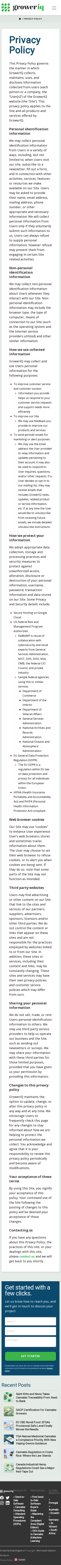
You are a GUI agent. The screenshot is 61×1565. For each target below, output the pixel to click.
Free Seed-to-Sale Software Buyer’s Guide (37, 1504)
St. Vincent (53, 1525)
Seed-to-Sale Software (19, 1500)
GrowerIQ (4, 1550)
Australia (53, 1509)
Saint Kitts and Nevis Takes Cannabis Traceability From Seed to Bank (36, 1397)
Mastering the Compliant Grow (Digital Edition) (37, 1520)
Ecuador (55, 1513)
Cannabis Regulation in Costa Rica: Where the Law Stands (34, 1453)
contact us (27, 1256)
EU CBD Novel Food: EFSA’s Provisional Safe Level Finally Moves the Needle (34, 1425)
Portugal (53, 1502)
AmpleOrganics (17, 1550)
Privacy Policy (6, 1560)
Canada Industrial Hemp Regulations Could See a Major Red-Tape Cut (35, 1468)
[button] (54, 8)
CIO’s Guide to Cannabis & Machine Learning (37, 1535)
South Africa (53, 1532)
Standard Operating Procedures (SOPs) (19, 1518)
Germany (54, 1519)
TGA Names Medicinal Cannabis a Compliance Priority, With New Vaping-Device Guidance (36, 1440)
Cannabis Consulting (19, 1509)
